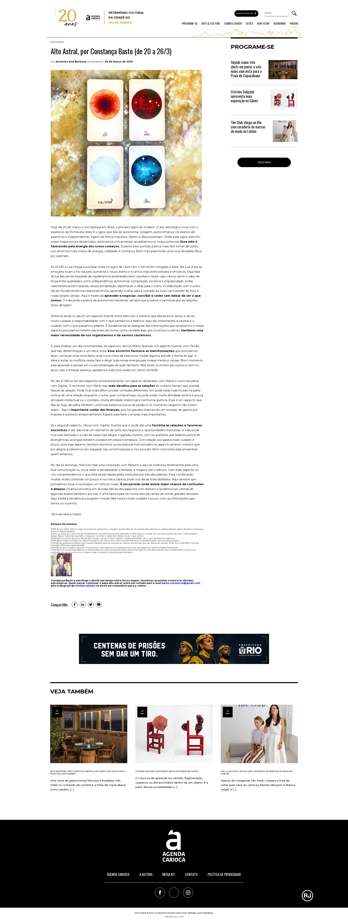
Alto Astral (57, 42)
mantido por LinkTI (174, 916)
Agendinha (279, 23)
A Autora (145, 874)
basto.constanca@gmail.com (181, 583)
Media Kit (168, 874)
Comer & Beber (233, 23)
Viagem (294, 23)
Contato (191, 874)
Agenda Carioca (118, 874)
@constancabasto (83, 585)
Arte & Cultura (210, 23)
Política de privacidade (224, 874)
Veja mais (264, 162)
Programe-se (189, 23)
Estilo (249, 23)
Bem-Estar (263, 23)
